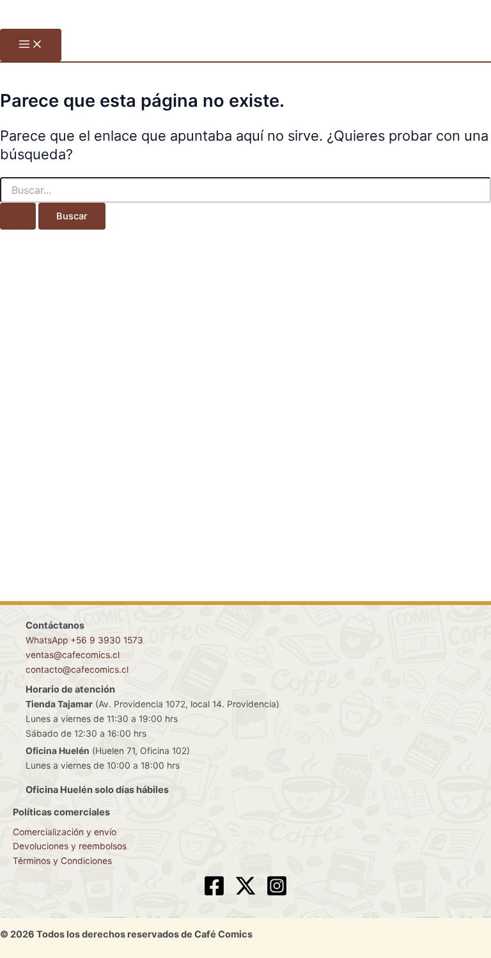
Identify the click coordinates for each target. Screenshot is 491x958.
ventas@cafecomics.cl (73, 655)
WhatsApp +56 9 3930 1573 (84, 640)
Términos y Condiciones (62, 861)
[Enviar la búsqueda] (18, 216)
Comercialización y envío (64, 832)
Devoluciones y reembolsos (70, 846)
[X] (245, 893)
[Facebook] (214, 893)
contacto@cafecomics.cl (77, 669)
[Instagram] (277, 893)
